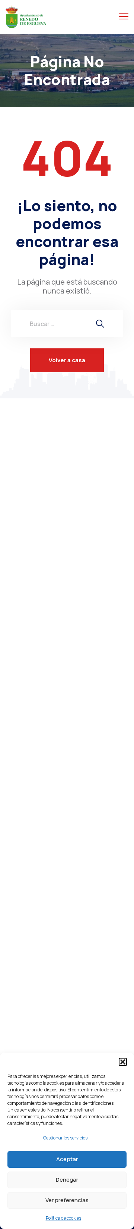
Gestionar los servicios (65, 1138)
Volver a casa (67, 360)
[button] (123, 1062)
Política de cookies (63, 1218)
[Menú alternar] (123, 16)
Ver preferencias (67, 1200)
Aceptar (67, 1159)
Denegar (67, 1179)
